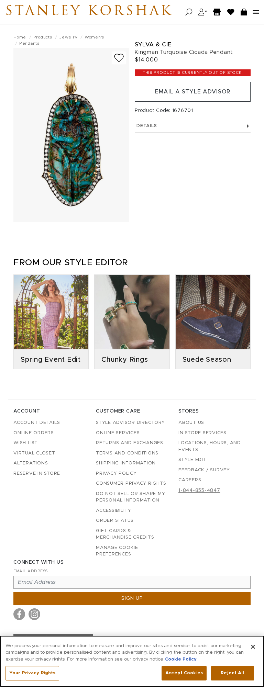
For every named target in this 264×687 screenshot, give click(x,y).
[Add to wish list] (119, 58)
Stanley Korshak (89, 12)
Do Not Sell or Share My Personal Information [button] (130, 497)
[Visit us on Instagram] (34, 614)
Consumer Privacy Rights (131, 483)
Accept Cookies (184, 673)
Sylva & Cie (153, 44)
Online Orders (33, 433)
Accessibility (113, 510)
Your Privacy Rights (32, 673)
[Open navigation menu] (255, 12)
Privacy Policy (116, 473)
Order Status (115, 520)
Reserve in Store (36, 473)
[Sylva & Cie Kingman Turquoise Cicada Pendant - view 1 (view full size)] (71, 135)
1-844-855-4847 (199, 490)
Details (146, 126)
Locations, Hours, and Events (209, 446)
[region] (132, 661)
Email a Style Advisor (192, 91)
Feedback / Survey (204, 470)
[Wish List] (231, 12)
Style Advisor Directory (130, 422)
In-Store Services (202, 433)
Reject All (232, 673)
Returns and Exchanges (129, 443)
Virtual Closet (34, 453)
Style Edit (192, 460)
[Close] (253, 646)
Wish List (25, 443)
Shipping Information (126, 463)
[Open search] (188, 12)
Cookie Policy (181, 659)
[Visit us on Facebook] (19, 614)
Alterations (30, 463)
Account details (36, 422)
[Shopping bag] (244, 12)
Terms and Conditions (127, 453)
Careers (189, 480)
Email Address (30, 571)
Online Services (118, 433)
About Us (191, 422)
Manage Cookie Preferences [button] (117, 551)
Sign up (132, 598)
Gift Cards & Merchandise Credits (125, 534)
